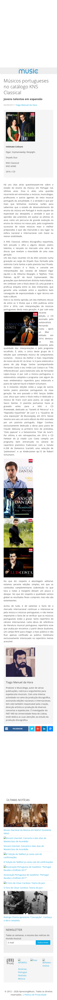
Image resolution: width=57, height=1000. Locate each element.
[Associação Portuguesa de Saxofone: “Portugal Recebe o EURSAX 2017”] (28, 868)
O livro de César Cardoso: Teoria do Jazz (23, 887)
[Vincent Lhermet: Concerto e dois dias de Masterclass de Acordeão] (28, 839)
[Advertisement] (28, 33)
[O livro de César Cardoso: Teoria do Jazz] (24, 882)
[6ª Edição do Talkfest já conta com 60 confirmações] (28, 855)
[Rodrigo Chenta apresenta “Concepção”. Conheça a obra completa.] (26, 902)
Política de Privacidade (35, 994)
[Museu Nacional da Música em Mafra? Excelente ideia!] (26, 815)
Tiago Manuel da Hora (26, 105)
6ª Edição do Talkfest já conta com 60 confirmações (28, 862)
